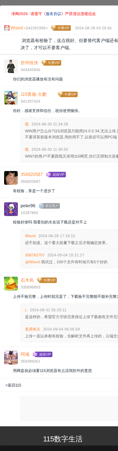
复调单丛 (32, 329)
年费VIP (63, 28)
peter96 (28, 205)
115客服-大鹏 (33, 94)
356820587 (32, 174)
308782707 (35, 255)
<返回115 (13, 385)
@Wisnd (32, 262)
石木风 (27, 280)
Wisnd (30, 236)
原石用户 (51, 206)
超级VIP (58, 175)
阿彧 (25, 354)
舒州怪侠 (29, 62)
